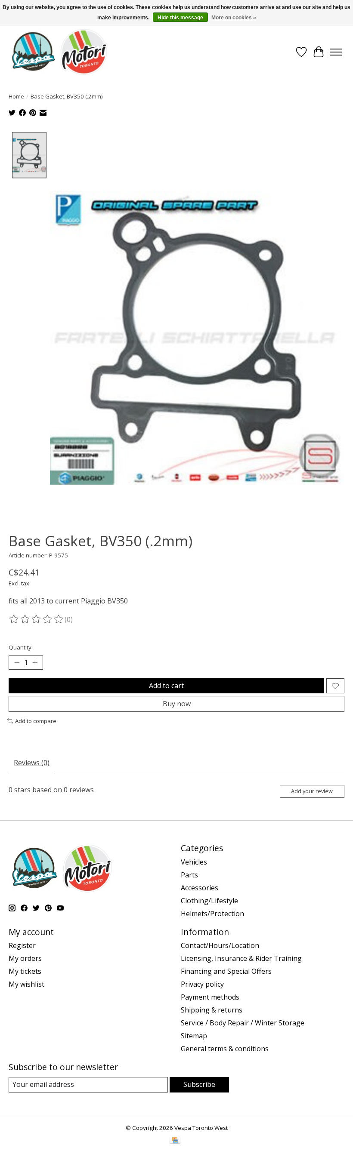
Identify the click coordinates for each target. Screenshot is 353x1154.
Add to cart (166, 685)
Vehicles (194, 862)
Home (16, 96)
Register (22, 945)
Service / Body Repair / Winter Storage (242, 1023)
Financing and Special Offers (226, 971)
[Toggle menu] (335, 52)
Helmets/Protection (212, 913)
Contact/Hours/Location (220, 945)
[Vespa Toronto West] (59, 52)
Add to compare (35, 721)
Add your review (312, 791)
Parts (189, 875)
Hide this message (180, 18)
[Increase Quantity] (34, 662)
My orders (25, 958)
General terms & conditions (225, 1048)
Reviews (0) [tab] (32, 762)
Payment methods (210, 997)
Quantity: (21, 647)
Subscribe (199, 1084)
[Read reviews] (37, 619)
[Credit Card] (175, 1141)
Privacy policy (202, 984)
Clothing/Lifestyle (209, 900)
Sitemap (194, 1035)
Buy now (177, 703)
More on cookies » (233, 18)
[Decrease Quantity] (16, 662)
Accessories (199, 887)
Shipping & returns (211, 1010)
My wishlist (26, 984)
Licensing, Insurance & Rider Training (241, 958)
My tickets (25, 971)
